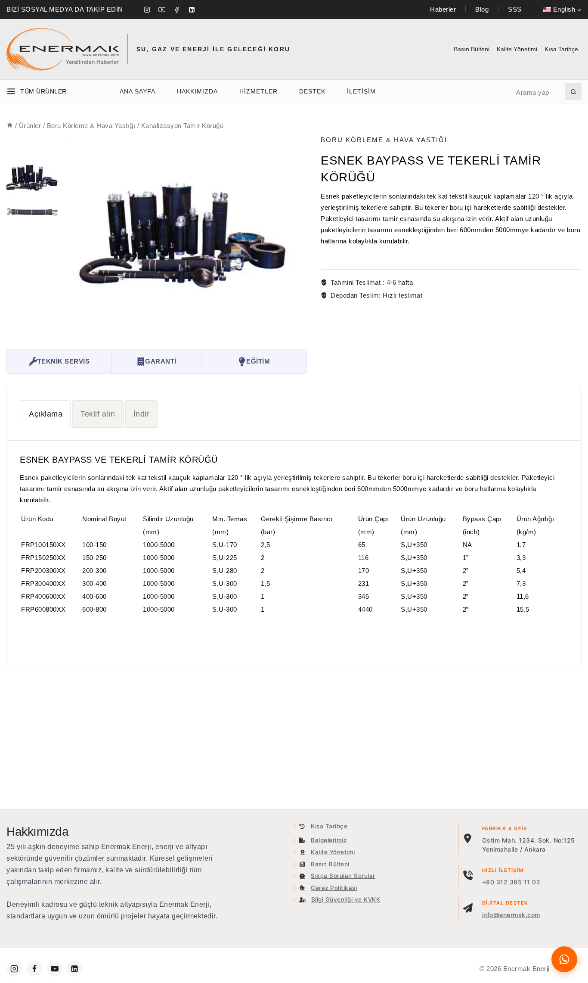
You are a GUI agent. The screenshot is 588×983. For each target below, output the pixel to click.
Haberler (443, 9)
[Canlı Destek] (564, 959)
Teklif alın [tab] (97, 414)
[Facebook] (176, 9)
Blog (482, 9)
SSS (515, 9)
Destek (312, 91)
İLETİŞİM (361, 91)
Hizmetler (258, 91)
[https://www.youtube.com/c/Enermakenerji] (54, 969)
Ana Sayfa (137, 91)
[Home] (9, 125)
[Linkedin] (191, 9)
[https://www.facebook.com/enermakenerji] (34, 969)
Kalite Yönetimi (517, 49)
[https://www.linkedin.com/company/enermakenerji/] (74, 969)
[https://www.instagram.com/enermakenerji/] (14, 969)
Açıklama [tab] (45, 414)
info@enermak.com (511, 914)
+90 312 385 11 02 (511, 882)
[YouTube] (161, 9)
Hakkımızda (197, 91)
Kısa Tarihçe (561, 49)
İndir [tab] (141, 414)
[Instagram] (147, 9)
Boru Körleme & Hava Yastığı (384, 139)
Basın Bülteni (471, 49)
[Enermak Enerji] (62, 49)
